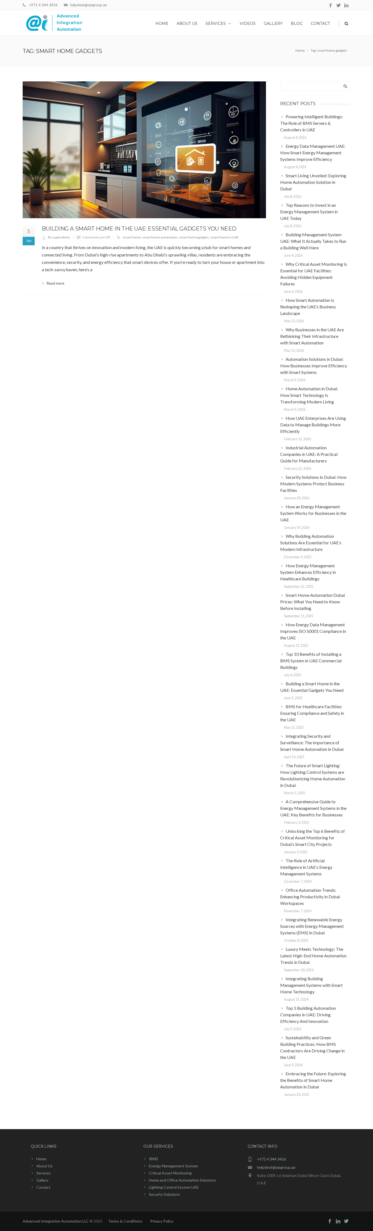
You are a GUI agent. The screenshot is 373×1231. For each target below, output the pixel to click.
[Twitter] (338, 5)
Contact (320, 23)
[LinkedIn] (346, 5)
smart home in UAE (224, 237)
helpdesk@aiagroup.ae (88, 5)
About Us (187, 23)
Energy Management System (173, 1166)
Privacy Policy (161, 1221)
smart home (132, 237)
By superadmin (59, 237)
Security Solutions (164, 1194)
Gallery (273, 23)
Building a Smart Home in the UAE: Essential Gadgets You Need (139, 228)
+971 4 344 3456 (43, 5)
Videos (248, 23)
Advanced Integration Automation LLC (56, 1221)
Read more (55, 283)
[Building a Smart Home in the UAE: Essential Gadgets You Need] (144, 149)
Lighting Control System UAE (174, 1187)
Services (216, 23)
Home (161, 23)
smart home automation (159, 237)
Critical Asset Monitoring (170, 1173)
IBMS (153, 1158)
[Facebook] (330, 5)
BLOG (297, 23)
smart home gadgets (194, 237)
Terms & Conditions (125, 1221)
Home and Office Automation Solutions (182, 1180)
